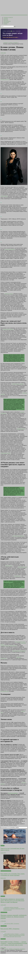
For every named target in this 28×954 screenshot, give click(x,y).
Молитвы (5, 19)
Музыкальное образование (19, 650)
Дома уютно (4, 926)
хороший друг (9, 565)
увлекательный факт (10, 249)
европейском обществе (18, 536)
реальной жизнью (7, 582)
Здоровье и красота (8, 17)
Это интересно (7, 21)
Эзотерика (3, 939)
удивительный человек (18, 384)
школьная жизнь (21, 428)
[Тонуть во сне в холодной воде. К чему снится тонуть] (14, 843)
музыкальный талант (20, 641)
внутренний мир (5, 691)
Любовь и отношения (6, 871)
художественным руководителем (9, 645)
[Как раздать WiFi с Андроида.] (11, 923)
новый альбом (4, 196)
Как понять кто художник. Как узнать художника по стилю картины (13, 874)
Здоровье (5, 18)
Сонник (5, 23)
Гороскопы (6, 22)
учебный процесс (8, 293)
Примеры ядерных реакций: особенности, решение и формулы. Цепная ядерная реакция (14, 916)
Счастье (2, 845)
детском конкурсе (5, 79)
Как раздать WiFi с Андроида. (10, 928)
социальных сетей (22, 567)
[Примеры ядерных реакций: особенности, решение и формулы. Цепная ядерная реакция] (14, 910)
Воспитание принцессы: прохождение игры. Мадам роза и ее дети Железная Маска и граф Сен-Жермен (12, 900)
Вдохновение (4, 912)
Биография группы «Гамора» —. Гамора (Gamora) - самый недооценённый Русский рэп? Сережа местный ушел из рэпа (14, 943)
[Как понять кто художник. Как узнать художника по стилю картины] (14, 868)
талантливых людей (6, 453)
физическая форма (13, 793)
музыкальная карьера (8, 329)
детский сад (17, 576)
